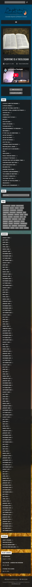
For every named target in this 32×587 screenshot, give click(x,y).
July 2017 (5, 471)
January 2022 (6, 353)
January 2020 (6, 408)
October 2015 (6, 510)
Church (21, 208)
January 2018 (6, 458)
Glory (21, 214)
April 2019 (5, 426)
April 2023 (5, 324)
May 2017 (5, 474)
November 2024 (7, 281)
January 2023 (6, 331)
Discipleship (12, 212)
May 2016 (5, 496)
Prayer (22, 221)
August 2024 (6, 287)
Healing (5, 216)
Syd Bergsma (6, 556)
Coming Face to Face (9, 117)
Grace (26, 214)
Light (20, 219)
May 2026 (5, 244)
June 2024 (5, 292)
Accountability (6, 205)
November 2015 (7, 508)
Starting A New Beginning (10, 171)
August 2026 (6, 237)
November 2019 (7, 410)
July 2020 (5, 394)
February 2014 (7, 519)
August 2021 (6, 365)
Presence (5, 223)
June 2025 (5, 265)
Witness (12, 227)
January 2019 (6, 433)
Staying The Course (8, 569)
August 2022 (6, 342)
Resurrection (24, 223)
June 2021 (5, 369)
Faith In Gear (6, 121)
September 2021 (7, 362)
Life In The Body (7, 135)
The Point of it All (8, 178)
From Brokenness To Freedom (11, 128)
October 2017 (6, 464)
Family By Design (7, 124)
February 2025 (7, 274)
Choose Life (6, 112)
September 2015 (7, 512)
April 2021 (5, 374)
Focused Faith (7, 126)
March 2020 (6, 403)
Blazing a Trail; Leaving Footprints (13, 110)
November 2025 (7, 256)
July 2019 (5, 419)
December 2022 (7, 333)
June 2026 (5, 242)
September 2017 (7, 467)
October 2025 (6, 258)
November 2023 (7, 308)
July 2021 (5, 367)
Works (21, 227)
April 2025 (5, 269)
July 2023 (5, 317)
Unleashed (6, 183)
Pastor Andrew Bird (23, 63)
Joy (24, 216)
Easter (5, 119)
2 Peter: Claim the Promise (10, 103)
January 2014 (6, 521)
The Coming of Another (10, 174)
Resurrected (6, 167)
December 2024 (7, 278)
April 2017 (5, 476)
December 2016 (7, 485)
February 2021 (7, 378)
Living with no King (15, 93)
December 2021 (7, 355)
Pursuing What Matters (10, 162)
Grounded (6, 130)
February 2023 (7, 328)
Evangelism (19, 212)
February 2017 (7, 480)
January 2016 (6, 503)
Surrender (14, 225)
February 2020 (7, 405)
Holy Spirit (16, 216)
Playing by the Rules (9, 158)
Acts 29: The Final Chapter (10, 108)
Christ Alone (17, 89)
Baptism (13, 205)
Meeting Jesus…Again (9, 146)
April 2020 (5, 401)
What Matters (6, 227)
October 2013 (6, 528)
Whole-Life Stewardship (10, 185)
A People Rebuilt (7, 105)
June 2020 (5, 396)
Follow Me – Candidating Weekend (13, 562)
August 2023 (6, 315)
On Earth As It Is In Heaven (10, 149)
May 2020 (5, 399)
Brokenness (5, 208)
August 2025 (6, 262)
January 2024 (6, 303)
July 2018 (5, 444)
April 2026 (5, 247)
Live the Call (6, 142)
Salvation (5, 225)
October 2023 (6, 310)
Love (24, 219)
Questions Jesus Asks (9, 164)
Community (19, 210)
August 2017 (6, 469)
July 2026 (5, 240)
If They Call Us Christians (10, 133)
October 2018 (6, 439)
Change (16, 208)
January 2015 (6, 517)
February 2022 (7, 351)
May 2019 (5, 424)
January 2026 (6, 251)
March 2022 (6, 349)
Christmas (6, 115)
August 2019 (6, 417)
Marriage (5, 221)
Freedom (17, 214)
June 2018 (5, 446)
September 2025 (7, 260)
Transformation (22, 225)
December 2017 (7, 460)
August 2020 (6, 392)
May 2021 (5, 371)
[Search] (27, 2)
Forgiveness (10, 214)
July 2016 (5, 494)
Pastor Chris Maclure (9, 547)
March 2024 (6, 299)
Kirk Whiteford (7, 542)
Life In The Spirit (7, 137)
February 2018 (7, 455)
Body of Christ (20, 205)
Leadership (14, 219)
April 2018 (5, 451)
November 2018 (7, 437)
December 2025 (7, 253)
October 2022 (6, 337)
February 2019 (7, 430)
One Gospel (6, 153)
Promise (10, 223)
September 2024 (7, 285)
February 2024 (7, 301)
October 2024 (6, 283)
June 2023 (5, 319)
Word (17, 227)
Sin (9, 225)
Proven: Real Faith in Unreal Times (13, 160)
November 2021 (7, 358)
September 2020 (7, 390)
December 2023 (7, 306)
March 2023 (6, 326)
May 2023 (5, 321)
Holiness (10, 216)
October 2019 (6, 412)
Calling (11, 208)
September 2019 (7, 415)
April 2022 (5, 346)
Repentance (16, 223)
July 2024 (5, 290)
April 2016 (5, 498)
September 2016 (7, 492)
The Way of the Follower (10, 180)
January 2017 (6, 483)
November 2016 (7, 487)
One (4, 151)
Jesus (21, 216)
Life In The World (8, 139)
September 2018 (7, 442)
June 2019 (5, 421)
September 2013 (7, 530)
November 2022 (7, 335)
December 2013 (7, 523)
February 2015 (7, 514)
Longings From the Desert (10, 144)
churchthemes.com (16, 584)
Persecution (16, 221)
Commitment (6, 210)
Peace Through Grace (9, 155)
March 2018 (6, 453)
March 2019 (6, 428)
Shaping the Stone (8, 169)
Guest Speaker (7, 540)
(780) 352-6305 (24, 579)
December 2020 (7, 383)
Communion (13, 210)
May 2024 (5, 294)
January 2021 (6, 380)
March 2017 (6, 478)
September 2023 (7, 312)
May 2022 (5, 344)
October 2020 (6, 387)
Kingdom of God (7, 219)
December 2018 (7, 435)
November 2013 (7, 526)
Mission (10, 221)
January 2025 (6, 276)
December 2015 (7, 505)
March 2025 (6, 271)
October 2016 (6, 489)
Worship (26, 227)
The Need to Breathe (9, 176)
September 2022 (7, 340)
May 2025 (5, 267)
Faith (24, 212)
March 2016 (6, 501)
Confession (5, 212)
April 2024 (5, 296)
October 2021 (6, 360)
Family (4, 214)
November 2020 (7, 385)
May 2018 (5, 449)
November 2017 (7, 462)
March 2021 (6, 376)
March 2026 (6, 249)
